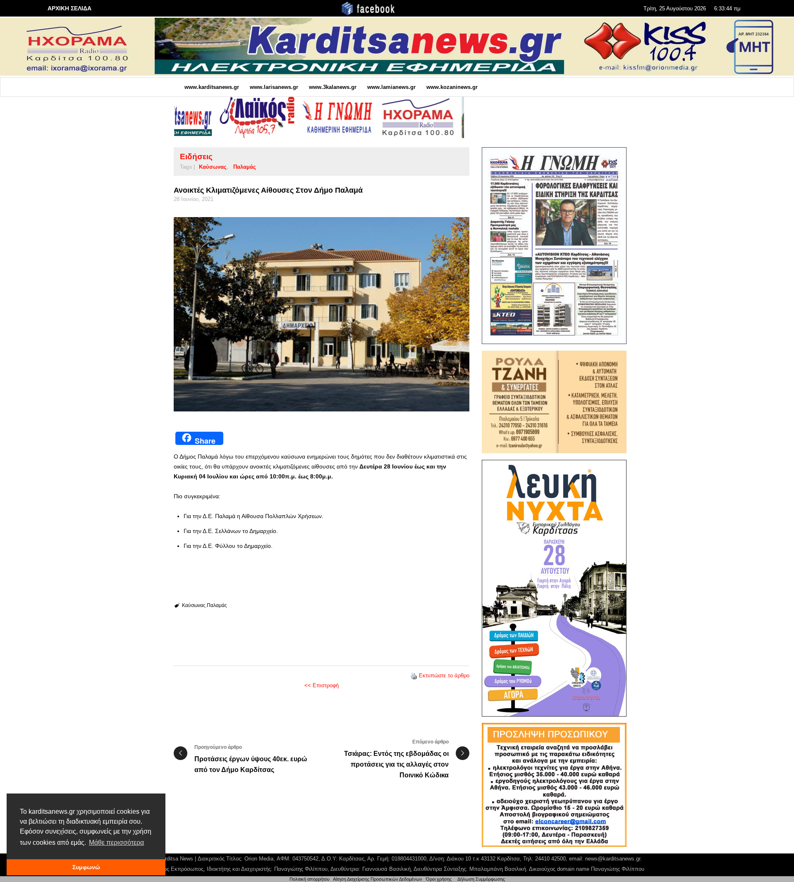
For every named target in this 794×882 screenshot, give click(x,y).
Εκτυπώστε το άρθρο (444, 675)
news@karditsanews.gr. (613, 859)
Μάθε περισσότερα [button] (116, 842)
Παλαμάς (244, 167)
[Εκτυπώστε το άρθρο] (414, 675)
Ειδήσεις (196, 156)
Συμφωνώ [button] (86, 867)
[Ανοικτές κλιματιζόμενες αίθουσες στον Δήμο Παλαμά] (321, 314)
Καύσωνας (213, 167)
